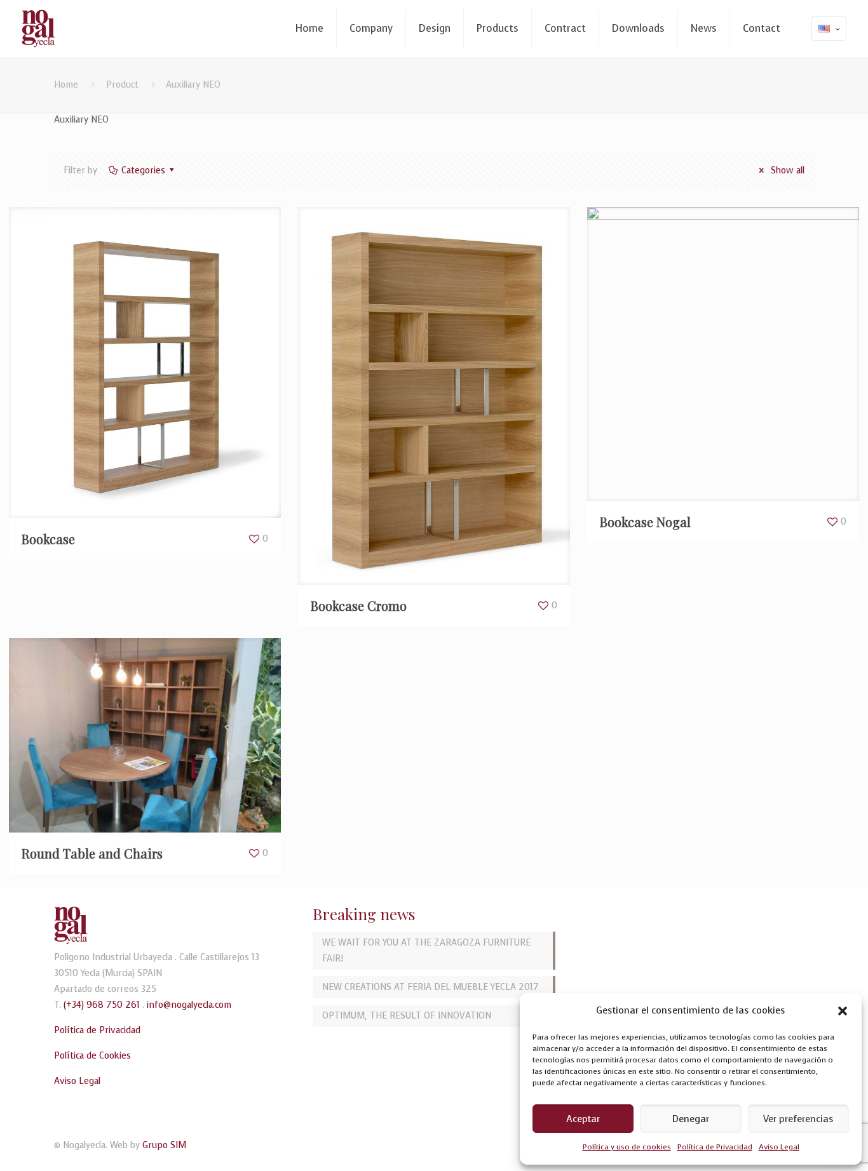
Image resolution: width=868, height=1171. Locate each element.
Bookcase (48, 538)
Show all (786, 170)
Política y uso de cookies (627, 1147)
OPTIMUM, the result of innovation (406, 1016)
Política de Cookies (92, 1056)
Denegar (690, 1119)
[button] (842, 1011)
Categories (143, 170)
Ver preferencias (798, 1119)
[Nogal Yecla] (38, 28)
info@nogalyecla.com (189, 1005)
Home (66, 85)
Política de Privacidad (714, 1147)
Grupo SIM (164, 1145)
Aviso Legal (779, 1147)
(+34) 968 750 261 (102, 1005)
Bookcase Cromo (359, 605)
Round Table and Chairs (92, 853)
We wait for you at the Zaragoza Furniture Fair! (426, 951)
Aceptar (583, 1119)
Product (122, 85)
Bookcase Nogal (645, 521)
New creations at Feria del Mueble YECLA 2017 (430, 987)
